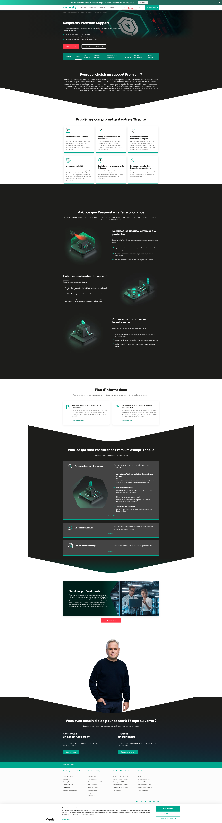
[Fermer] (219, 2)
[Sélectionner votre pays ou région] (139, 8)
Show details (66, 819)
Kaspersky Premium (67, 782)
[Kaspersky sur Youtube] (150, 801)
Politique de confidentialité (68, 803)
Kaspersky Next (142, 776)
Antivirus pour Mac (92, 779)
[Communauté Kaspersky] (158, 801)
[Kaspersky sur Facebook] (137, 801)
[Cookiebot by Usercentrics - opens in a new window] (50, 819)
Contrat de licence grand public (94, 803)
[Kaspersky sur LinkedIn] (145, 801)
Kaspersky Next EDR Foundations (121, 779)
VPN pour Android (92, 790)
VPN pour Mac (91, 795)
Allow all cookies (168, 808)
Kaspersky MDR (142, 782)
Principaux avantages (97, 56)
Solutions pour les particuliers (72, 771)
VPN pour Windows (92, 787)
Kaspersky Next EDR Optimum (120, 782)
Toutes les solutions (68, 793)
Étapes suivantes (150, 56)
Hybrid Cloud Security (143, 790)
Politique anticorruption (83, 803)
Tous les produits (117, 790)
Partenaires (102, 7)
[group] (86, 413)
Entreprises (92, 7)
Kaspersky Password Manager (70, 790)
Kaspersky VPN (66, 787)
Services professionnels (138, 56)
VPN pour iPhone (92, 793)
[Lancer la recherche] (143, 8)
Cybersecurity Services (144, 779)
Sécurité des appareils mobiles (95, 782)
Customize (167, 813)
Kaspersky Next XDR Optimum (120, 784)
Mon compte (152, 7)
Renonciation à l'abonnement (119, 803)
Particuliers (83, 7)
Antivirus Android (92, 776)
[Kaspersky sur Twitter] (141, 801)
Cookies (75, 803)
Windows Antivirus (92, 784)
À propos (111, 7)
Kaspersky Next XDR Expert (144, 784)
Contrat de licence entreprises (107, 803)
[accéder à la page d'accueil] (70, 8)
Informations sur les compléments (112, 56)
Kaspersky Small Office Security (120, 776)
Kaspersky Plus (66, 779)
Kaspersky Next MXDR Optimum (120, 787)
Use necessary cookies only (168, 818)
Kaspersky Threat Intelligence (145, 787)
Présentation (78, 56)
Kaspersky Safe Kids (68, 784)
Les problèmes (87, 56)
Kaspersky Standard (68, 776)
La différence (128, 56)
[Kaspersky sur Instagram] (154, 801)
